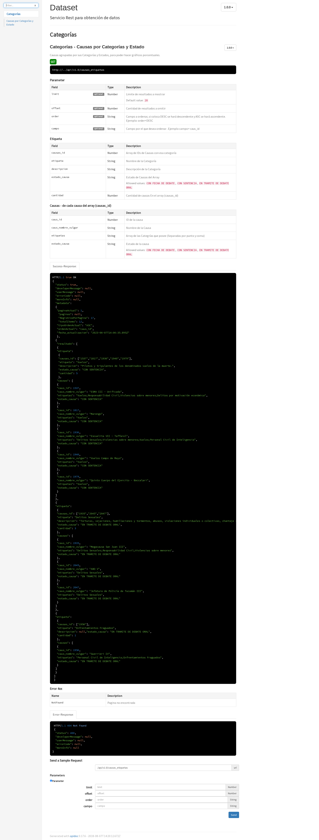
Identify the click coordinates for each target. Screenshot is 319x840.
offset (88, 793)
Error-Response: (63, 714)
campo (88, 806)
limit (89, 787)
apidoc (74, 836)
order (88, 800)
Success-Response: (64, 266)
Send (234, 815)
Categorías (13, 14)
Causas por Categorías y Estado (19, 22)
